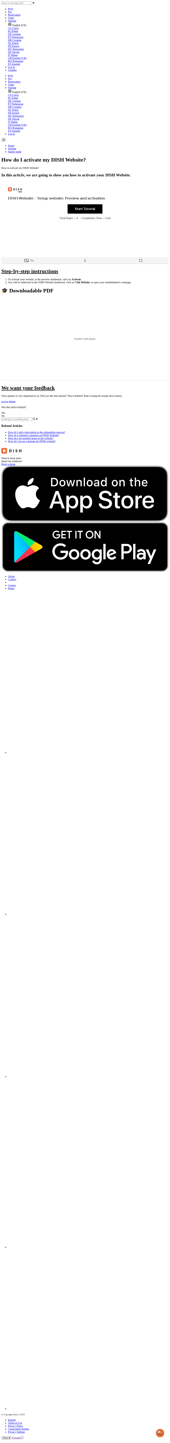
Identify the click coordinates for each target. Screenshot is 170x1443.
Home (11, 145)
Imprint (12, 1420)
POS (10, 8)
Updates (12, 70)
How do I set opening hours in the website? (30, 438)
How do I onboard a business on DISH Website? (33, 435)
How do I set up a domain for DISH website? (32, 441)
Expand (16, 1437)
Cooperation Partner (18, 1429)
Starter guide (14, 151)
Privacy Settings (16, 1432)
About (11, 576)
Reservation (14, 14)
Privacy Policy (15, 1426)
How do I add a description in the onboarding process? (36, 432)
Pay (10, 11)
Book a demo (8, 464)
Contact (12, 579)
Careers (12, 585)
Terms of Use (15, 1423)
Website (12, 20)
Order (11, 17)
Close (6, 1438)
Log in (11, 67)
